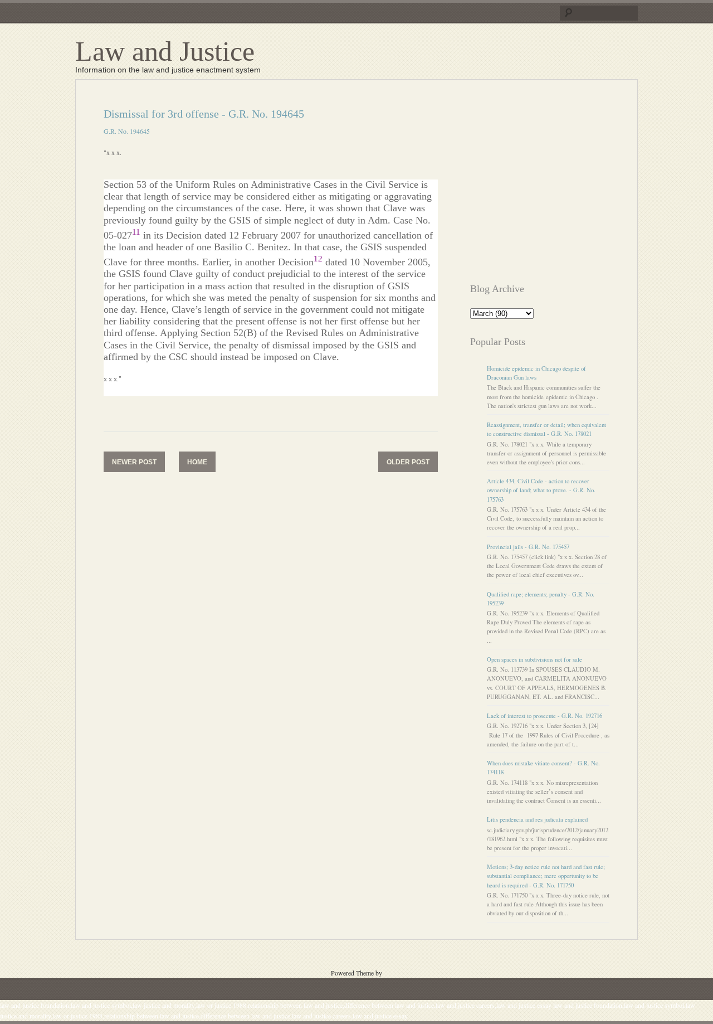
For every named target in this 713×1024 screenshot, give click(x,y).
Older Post (408, 462)
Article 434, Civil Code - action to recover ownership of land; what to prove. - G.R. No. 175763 (541, 490)
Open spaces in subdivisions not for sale (534, 659)
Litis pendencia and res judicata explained (537, 819)
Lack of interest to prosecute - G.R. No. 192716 (544, 716)
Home (197, 462)
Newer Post (134, 462)
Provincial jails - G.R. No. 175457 (528, 547)
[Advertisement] (563, 186)
